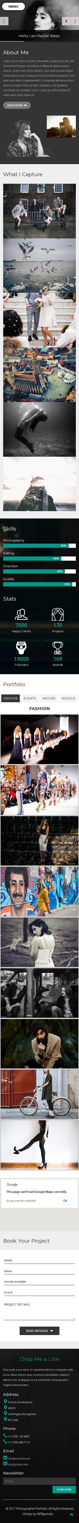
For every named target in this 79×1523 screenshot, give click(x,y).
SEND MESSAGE (37, 1331)
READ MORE (15, 105)
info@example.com (19, 1458)
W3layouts (45, 1514)
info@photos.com (18, 1464)
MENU (13, 6)
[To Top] (72, 1514)
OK (65, 1201)
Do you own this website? (21, 1200)
